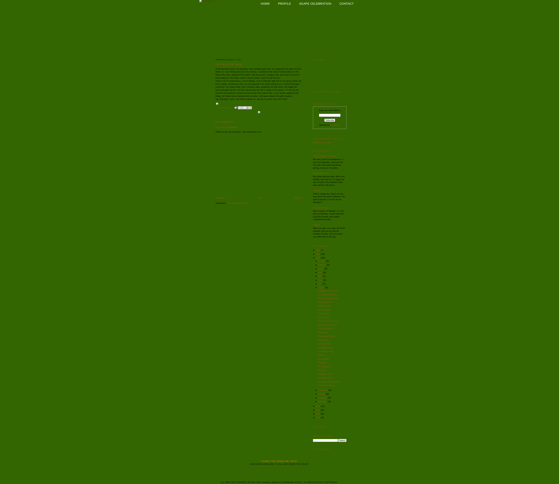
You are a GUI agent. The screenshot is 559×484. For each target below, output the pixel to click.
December (323, 401)
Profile (284, 3)
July (320, 284)
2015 (318, 414)
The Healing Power (326, 351)
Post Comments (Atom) (237, 203)
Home (265, 3)
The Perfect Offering (326, 385)
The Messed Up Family (327, 295)
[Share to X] (244, 107)
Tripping (316, 225)
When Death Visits (321, 173)
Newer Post (220, 198)
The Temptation (324, 310)
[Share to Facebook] (247, 107)
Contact (346, 3)
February (322, 265)
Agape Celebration (315, 3)
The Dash (317, 190)
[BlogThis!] (242, 107)
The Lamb (322, 370)
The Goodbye (323, 359)
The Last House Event (327, 325)
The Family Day (324, 344)
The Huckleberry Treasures (324, 156)
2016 (318, 417)
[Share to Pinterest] (250, 107)
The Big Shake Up (325, 329)
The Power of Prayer (326, 336)
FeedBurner (335, 125)
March (321, 269)
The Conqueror (324, 366)
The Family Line (324, 306)
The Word (322, 363)
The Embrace (323, 313)
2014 (318, 410)
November (323, 398)
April (320, 272)
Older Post (298, 198)
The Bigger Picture (325, 348)
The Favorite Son (325, 302)
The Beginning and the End (329, 382)
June (320, 280)
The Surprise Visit (325, 378)
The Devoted (323, 340)
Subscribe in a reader (322, 143)
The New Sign (323, 317)
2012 (318, 258)
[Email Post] (235, 107)
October (322, 394)
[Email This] (239, 107)
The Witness (323, 332)
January (322, 261)
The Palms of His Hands (328, 291)
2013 (318, 406)
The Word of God (325, 374)
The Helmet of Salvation (328, 298)
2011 (318, 254)
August (321, 288)
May (320, 276)
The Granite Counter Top (328, 321)
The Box (321, 355)
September (323, 390)
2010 (318, 250)
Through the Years (320, 208)
